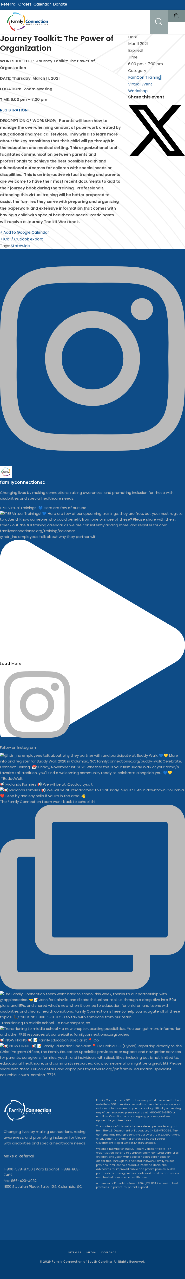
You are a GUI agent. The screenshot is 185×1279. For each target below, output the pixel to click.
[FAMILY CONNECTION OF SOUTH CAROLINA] (28, 22)
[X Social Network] (156, 154)
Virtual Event (140, 84)
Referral (8, 4)
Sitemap (75, 1252)
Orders (25, 4)
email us (102, 1116)
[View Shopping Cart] (176, 16)
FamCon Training (144, 77)
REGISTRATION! (15, 110)
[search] (159, 22)
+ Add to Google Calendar (24, 232)
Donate (60, 4)
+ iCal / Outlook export (21, 239)
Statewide (20, 246)
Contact (109, 1252)
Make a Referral (19, 1156)
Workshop (138, 91)
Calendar (42, 4)
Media (91, 1252)
